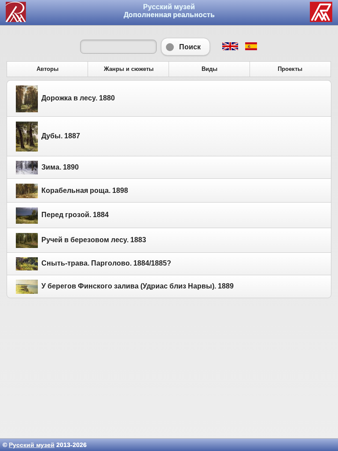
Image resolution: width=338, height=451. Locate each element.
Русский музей (32, 444)
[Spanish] (250, 48)
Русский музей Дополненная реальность (169, 10)
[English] (229, 48)
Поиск (185, 46)
